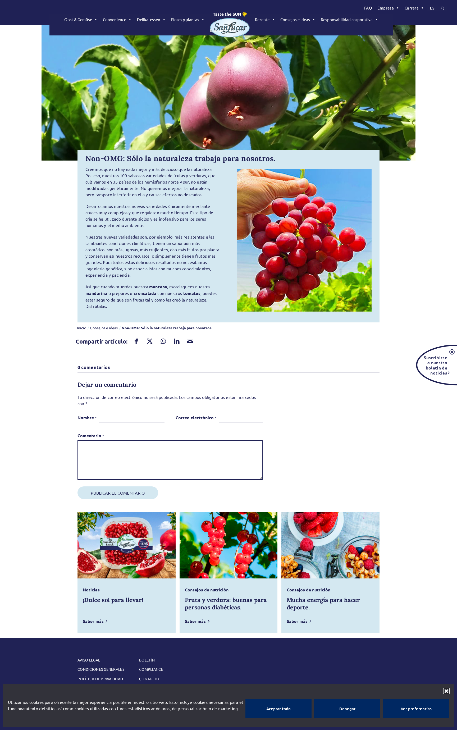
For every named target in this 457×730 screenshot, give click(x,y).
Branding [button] (218, 30)
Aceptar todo (278, 708)
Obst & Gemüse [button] (78, 19)
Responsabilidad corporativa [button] (347, 19)
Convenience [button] (114, 19)
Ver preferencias (416, 708)
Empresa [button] (385, 7)
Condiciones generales (100, 669)
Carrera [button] (412, 7)
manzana (158, 286)
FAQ (368, 7)
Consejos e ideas (295, 19)
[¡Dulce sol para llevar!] (126, 545)
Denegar (347, 708)
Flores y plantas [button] (185, 19)
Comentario (90, 435)
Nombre (87, 417)
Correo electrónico (196, 417)
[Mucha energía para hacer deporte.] (330, 545)
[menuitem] (368, 8)
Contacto (149, 678)
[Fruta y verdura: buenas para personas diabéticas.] (229, 545)
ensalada (147, 293)
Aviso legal (88, 660)
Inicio (81, 327)
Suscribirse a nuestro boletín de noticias (435, 365)
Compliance (151, 669)
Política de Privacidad (100, 678)
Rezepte (262, 19)
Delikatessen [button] (148, 19)
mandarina (96, 293)
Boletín (147, 660)
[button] (446, 691)
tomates (191, 293)
